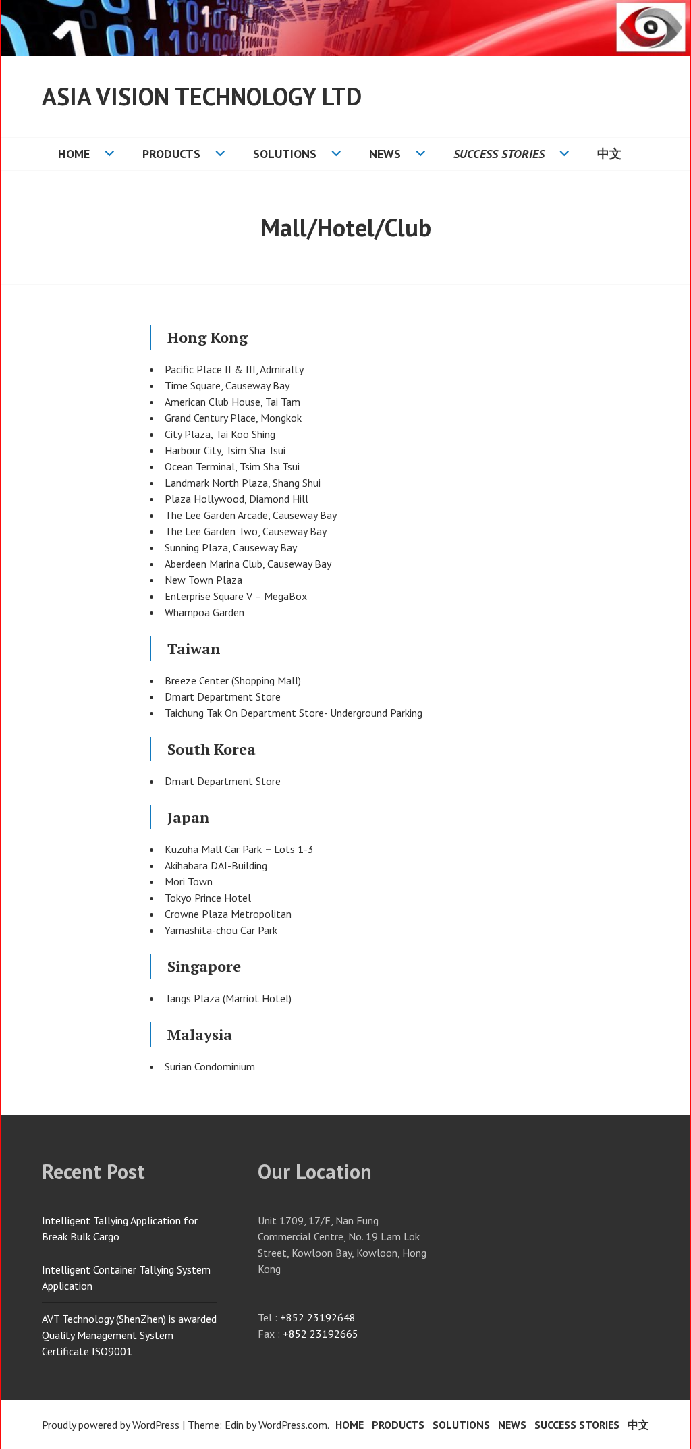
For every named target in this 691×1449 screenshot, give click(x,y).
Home (74, 153)
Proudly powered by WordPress (110, 1424)
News (385, 153)
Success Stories (499, 153)
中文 (609, 153)
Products (171, 153)
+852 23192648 (318, 1317)
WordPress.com (292, 1424)
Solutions (284, 153)
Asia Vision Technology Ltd (202, 96)
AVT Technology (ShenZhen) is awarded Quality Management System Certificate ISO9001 (129, 1335)
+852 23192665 (320, 1333)
